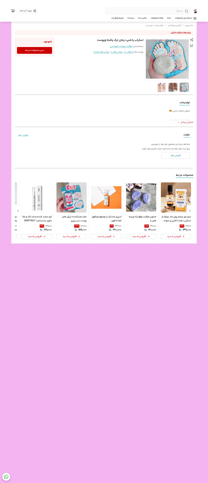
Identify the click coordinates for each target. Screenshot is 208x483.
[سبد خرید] (13, 11)
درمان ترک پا (117, 52)
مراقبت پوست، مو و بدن (155, 25)
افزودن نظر (23, 135)
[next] (18, 210)
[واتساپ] (6, 477)
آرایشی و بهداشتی (174, 25)
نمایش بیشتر (187, 122)
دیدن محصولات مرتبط (34, 50)
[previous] (190, 210)
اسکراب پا (128, 52)
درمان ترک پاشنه (101, 52)
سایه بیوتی (189, 25)
